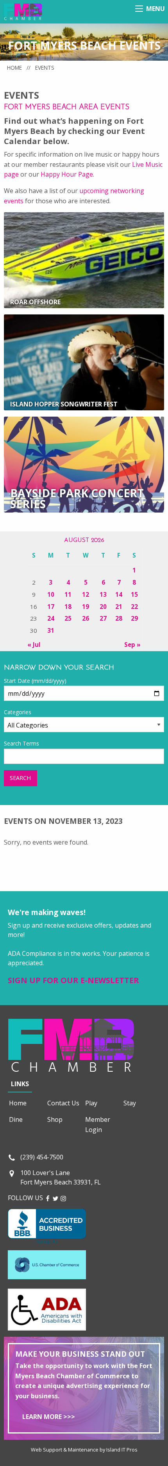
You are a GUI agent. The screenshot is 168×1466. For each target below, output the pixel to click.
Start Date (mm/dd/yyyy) (35, 680)
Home (14, 67)
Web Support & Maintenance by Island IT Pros (84, 1449)
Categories (17, 712)
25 (67, 618)
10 (50, 594)
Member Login (97, 1124)
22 (134, 606)
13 (103, 594)
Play (91, 1103)
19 (85, 606)
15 (134, 594)
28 (118, 618)
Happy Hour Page (67, 174)
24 (50, 618)
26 (85, 618)
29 (134, 618)
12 (85, 594)
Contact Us (63, 1103)
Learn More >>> (48, 1416)
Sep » (132, 644)
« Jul (34, 644)
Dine (16, 1119)
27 (103, 618)
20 (103, 606)
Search (20, 778)
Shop (55, 1119)
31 (50, 630)
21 (118, 606)
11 (67, 594)
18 (67, 606)
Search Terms (21, 743)
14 (118, 594)
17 (50, 606)
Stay (129, 1103)
